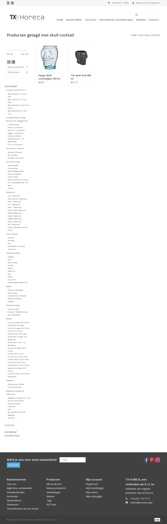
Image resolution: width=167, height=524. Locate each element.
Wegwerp (11, 415)
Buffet (8, 286)
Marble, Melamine (15, 213)
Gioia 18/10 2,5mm (15, 331)
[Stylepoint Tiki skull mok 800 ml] (81, 57)
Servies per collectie (15, 148)
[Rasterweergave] (9, 62)
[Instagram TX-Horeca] (157, 459)
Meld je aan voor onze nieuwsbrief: (32, 459)
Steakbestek (12, 377)
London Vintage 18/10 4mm (18, 328)
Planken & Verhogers (16, 290)
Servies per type (13, 161)
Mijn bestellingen (95, 488)
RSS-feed (51, 504)
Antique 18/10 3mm (15, 354)
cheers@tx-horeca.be (141, 502)
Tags (140, 35)
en (12, 3)
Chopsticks (12, 406)
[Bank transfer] (156, 519)
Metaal (10, 268)
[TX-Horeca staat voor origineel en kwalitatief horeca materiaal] (27, 17)
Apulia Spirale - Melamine (17, 199)
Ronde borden (13, 165)
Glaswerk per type (14, 387)
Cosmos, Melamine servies (18, 227)
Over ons (11, 484)
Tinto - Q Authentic (15, 145)
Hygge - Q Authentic (15, 133)
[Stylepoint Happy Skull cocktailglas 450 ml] (49, 57)
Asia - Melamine (14, 196)
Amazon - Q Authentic (16, 130)
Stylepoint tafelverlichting (17, 312)
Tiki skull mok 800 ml (81, 77)
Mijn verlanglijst (94, 496)
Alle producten (54, 484)
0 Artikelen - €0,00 (120, 2)
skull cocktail (152, 35)
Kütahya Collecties (15, 136)
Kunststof (11, 280)
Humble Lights (13, 309)
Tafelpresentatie (13, 253)
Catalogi (90, 19)
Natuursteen (13, 263)
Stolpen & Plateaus (15, 299)
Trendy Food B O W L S (16, 90)
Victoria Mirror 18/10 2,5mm (19, 365)
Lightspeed (52, 519)
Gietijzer (11, 238)
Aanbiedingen (53, 492)
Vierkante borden (14, 174)
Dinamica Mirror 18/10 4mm (19, 374)
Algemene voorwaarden (19, 488)
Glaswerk (10, 380)
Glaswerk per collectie (16, 384)
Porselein (11, 241)
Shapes (10, 188)
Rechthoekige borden (16, 171)
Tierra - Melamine (14, 202)
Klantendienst (14, 500)
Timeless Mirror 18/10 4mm (18, 359)
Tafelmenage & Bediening (17, 282)
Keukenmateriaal (14, 404)
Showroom (13, 504)
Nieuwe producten (56, 488)
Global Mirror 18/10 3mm (17, 334)
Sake (9, 409)
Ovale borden (13, 168)
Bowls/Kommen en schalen (18, 180)
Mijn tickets (92, 492)
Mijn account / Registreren (148, 2)
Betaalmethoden (16, 492)
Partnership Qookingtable (116, 19)
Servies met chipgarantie (17, 121)
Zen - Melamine (14, 224)
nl (8, 3)
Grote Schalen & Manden (17, 296)
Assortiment (74, 19)
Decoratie (11, 418)
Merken (140, 19)
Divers (10, 230)
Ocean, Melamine (14, 216)
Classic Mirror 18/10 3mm (18, 357)
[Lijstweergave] (13, 62)
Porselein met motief (15, 158)
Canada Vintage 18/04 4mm (18, 322)
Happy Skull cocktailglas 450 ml (49, 77)
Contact (153, 19)
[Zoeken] (136, 14)
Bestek (9, 318)
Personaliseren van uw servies (23, 508)
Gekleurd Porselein (15, 152)
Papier (10, 277)
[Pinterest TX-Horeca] (151, 459)
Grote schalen (13, 177)
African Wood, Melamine (17, 210)
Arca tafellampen (14, 315)
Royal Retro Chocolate (16, 325)
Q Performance (13, 125)
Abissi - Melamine (14, 207)
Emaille (10, 265)
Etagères (11, 257)
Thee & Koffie (12, 234)
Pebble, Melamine (14, 219)
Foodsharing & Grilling (15, 117)
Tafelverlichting (12, 305)
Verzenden (12, 496)
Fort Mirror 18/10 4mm (16, 362)
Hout (10, 260)
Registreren (92, 484)
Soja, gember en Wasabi (17, 412)
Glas (9, 243)
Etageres (11, 301)
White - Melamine (14, 222)
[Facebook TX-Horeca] (145, 459)
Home (59, 19)
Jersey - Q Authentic (15, 127)
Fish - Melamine (14, 205)
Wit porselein (13, 155)
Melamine (10, 192)
